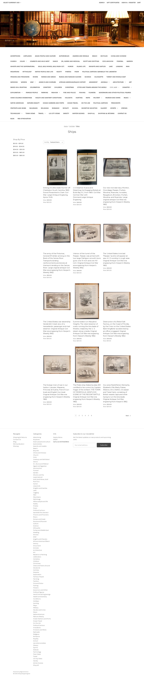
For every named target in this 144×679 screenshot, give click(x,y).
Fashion (54, 92)
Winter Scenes (78, 113)
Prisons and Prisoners (19, 77)
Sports (113, 108)
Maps (88, 98)
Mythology (27, 72)
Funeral (120, 61)
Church (13, 61)
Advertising (15, 56)
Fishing (82, 92)
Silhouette (98, 77)
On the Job (85, 103)
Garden (130, 61)
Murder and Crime (112, 98)
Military (96, 98)
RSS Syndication (24, 118)
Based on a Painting (18, 87)
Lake (111, 66)
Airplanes (28, 56)
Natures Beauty (33, 103)
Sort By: (46, 142)
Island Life (81, 66)
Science (88, 77)
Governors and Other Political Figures (115, 92)
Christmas (69, 87)
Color (22, 61)
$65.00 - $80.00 (19, 155)
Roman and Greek (48, 77)
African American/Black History (72, 82)
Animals (104, 82)
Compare (56, 167)
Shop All (91, 113)
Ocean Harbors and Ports (53, 103)
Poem (77, 72)
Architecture (118, 82)
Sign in (124, 2)
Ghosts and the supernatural (22, 66)
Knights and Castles (97, 66)
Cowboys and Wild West (39, 61)
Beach (94, 56)
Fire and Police (69, 92)
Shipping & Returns (106, 113)
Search (101, 2)
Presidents (115, 103)
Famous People (32, 92)
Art (130, 82)
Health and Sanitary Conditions (48, 98)
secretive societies (89, 108)
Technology (15, 113)
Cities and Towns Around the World (91, 87)
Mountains (14, 72)
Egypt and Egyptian (91, 61)
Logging (119, 66)
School (75, 108)
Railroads (33, 108)
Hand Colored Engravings (21, 98)
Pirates (68, 72)
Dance (55, 61)
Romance (55, 108)
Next (127, 416)
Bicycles (104, 56)
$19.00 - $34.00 (18, 146)
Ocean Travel (72, 103)
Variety (66, 113)
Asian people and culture (45, 56)
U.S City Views (54, 113)
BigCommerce (24, 671)
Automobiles (64, 56)
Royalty (66, 108)
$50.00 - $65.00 (18, 152)
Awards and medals (81, 56)
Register (132, 2)
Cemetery (47, 87)
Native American (17, 103)
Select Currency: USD (11, 2)
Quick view (56, 163)
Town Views (30, 113)
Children (58, 87)
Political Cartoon (100, 103)
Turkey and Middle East (116, 77)
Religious (45, 108)
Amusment (93, 82)
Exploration (15, 92)
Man (127, 66)
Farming (44, 92)
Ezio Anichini (107, 61)
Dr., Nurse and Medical (70, 61)
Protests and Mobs (18, 108)
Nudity (59, 72)
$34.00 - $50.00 (19, 149)
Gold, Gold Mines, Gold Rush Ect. (51, 66)
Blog (12, 118)
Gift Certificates (113, 2)
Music (126, 98)
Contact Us (122, 113)
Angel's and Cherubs (47, 82)
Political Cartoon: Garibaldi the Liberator (99, 72)
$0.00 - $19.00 (18, 143)
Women (24, 82)
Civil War (113, 87)
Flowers (92, 92)
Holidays (68, 98)
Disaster (126, 87)
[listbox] (57, 142)
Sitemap (16, 446)
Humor (70, 66)
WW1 (32, 82)
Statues (124, 108)
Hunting (79, 98)
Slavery (104, 108)
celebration (35, 87)
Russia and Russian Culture (70, 77)
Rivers (35, 77)
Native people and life (44, 72)
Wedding (14, 82)
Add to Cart (57, 171)
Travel (41, 113)
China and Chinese (118, 56)
